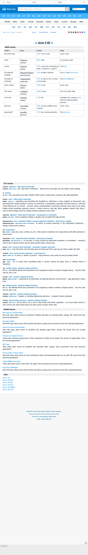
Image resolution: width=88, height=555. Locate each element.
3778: (39, 98)
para (65, 79)
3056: (39, 66)
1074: (39, 112)
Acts (8, 32)
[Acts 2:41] (85, 254)
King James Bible (8, 321)
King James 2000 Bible (10, 367)
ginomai (67, 112)
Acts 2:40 (6, 378)
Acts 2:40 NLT (8, 383)
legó (65, 66)
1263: (39, 73)
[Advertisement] (44, 162)
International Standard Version (13, 336)
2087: (39, 60)
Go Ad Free (4, 546)
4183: (39, 54)
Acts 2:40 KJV (8, 390)
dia (65, 73)
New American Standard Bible (13, 312)
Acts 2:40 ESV (8, 385)
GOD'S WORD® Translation (12, 361)
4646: (39, 106)
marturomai (74, 73)
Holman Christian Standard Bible (14, 327)
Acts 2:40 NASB (9, 387)
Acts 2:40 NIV (8, 380)
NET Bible (6, 344)
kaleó (72, 79)
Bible (4, 32)
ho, (80, 98)
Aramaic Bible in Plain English (13, 353)
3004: (39, 85)
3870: (39, 79)
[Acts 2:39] (2, 254)
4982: (39, 91)
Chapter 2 (13, 32)
